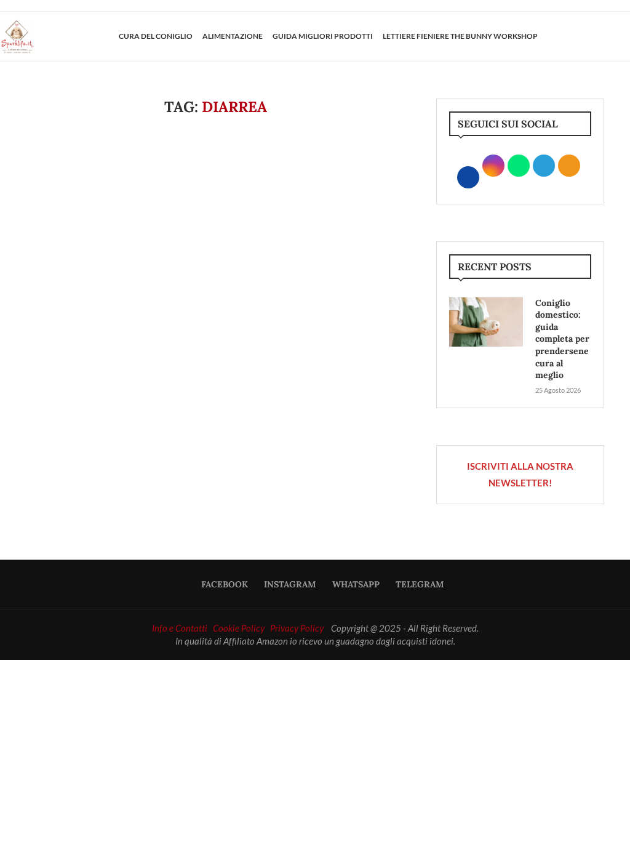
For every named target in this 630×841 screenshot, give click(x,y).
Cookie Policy (239, 628)
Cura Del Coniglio (156, 36)
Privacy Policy (297, 628)
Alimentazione (232, 36)
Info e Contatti (179, 628)
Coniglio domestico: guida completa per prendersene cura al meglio (562, 339)
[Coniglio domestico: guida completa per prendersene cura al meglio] (486, 322)
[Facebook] (579, 36)
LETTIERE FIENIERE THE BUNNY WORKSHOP (460, 36)
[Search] (624, 36)
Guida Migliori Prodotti (323, 36)
